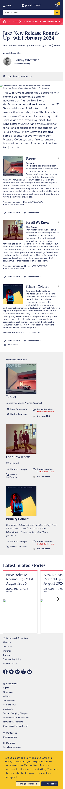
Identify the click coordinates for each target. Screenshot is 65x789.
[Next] (58, 599)
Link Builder (8, 709)
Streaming (8, 692)
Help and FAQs (9, 704)
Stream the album (45, 410)
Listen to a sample (18, 409)
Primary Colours (37, 286)
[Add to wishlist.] (58, 158)
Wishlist (6, 696)
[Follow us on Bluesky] (18, 671)
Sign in (6, 687)
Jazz (15, 21)
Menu (9, 5)
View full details (13, 213)
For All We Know (37, 222)
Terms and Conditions (13, 722)
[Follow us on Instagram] (24, 671)
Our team (7, 646)
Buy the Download (18, 414)
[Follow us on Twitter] (12, 671)
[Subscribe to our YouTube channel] (30, 671)
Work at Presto (10, 663)
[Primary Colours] (13, 294)
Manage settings (26, 783)
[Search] (57, 12)
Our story (7, 655)
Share (57, 45)
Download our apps (12, 747)
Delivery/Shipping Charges (15, 713)
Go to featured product (16, 76)
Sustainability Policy (12, 659)
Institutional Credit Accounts (16, 717)
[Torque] (13, 166)
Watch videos (12, 345)
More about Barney (22, 63)
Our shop (7, 651)
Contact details (10, 737)
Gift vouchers (9, 700)
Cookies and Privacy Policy (15, 726)
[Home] (4, 21)
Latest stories (30, 21)
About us (7, 642)
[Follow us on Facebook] (6, 671)
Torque (31, 158)
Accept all (52, 783)
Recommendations (53, 21)
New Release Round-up (16, 45)
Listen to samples (34, 213)
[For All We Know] (13, 230)
